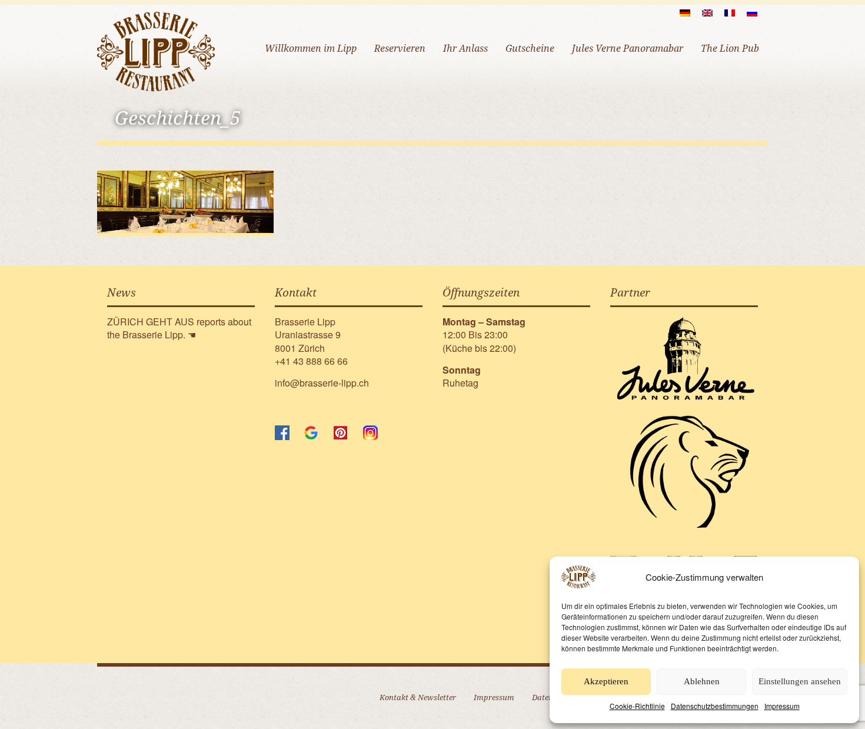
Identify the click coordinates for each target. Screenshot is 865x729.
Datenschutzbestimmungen (714, 706)
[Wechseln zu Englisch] (707, 12)
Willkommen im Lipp (311, 48)
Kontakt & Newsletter (418, 697)
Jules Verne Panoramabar (627, 48)
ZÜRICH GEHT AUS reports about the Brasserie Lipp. (179, 328)
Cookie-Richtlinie (637, 706)
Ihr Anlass (465, 48)
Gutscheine (529, 48)
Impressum (782, 706)
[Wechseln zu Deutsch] (685, 12)
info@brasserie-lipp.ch (322, 383)
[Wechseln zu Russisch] (752, 12)
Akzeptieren (606, 681)
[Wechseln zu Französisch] (729, 12)
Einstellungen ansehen (799, 681)
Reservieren (399, 48)
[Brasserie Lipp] (156, 51)
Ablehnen (702, 681)
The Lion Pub (730, 48)
